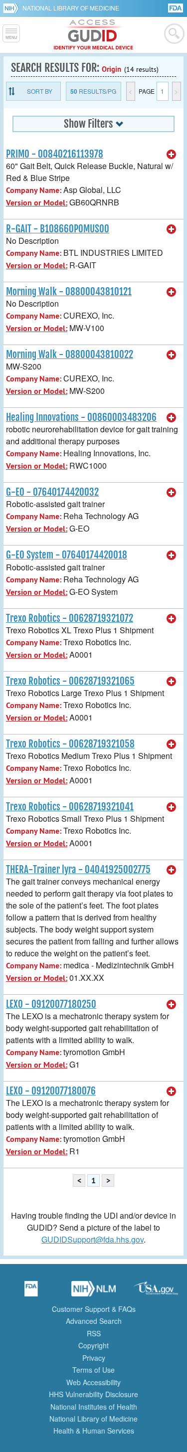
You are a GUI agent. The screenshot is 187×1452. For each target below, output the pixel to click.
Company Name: (33, 190)
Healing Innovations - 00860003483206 (81, 417)
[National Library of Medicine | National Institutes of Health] (93, 1292)
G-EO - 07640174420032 (52, 492)
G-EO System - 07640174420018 (66, 555)
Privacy (93, 1358)
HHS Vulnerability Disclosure (93, 1394)
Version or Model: (36, 202)
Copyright (93, 1345)
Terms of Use (93, 1370)
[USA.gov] (156, 1292)
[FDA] (176, 7)
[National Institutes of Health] (12, 8)
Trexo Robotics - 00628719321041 (70, 807)
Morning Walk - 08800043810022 (69, 355)
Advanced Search (94, 1321)
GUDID (93, 34)
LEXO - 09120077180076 (51, 1091)
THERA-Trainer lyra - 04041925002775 (78, 870)
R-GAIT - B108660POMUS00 (57, 229)
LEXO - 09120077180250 (51, 1004)
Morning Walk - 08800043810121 (69, 292)
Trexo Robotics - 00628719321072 (69, 618)
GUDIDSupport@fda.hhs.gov (92, 1239)
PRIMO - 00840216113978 (54, 154)
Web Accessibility (93, 1382)
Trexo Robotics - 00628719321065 (70, 681)
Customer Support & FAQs (94, 1309)
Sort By (39, 91)
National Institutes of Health (93, 1407)
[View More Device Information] (172, 155)
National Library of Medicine (70, 7)
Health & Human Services (93, 1431)
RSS (94, 1333)
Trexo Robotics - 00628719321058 (70, 744)
